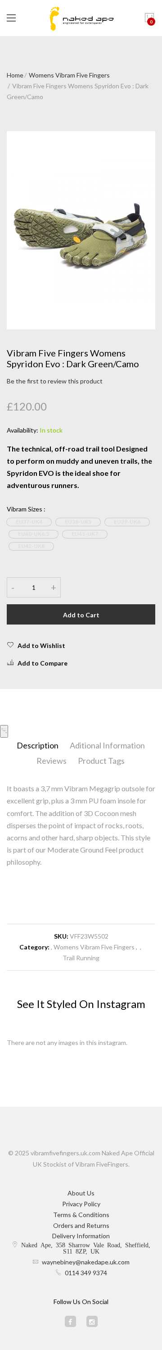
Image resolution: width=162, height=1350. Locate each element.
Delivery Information (81, 1236)
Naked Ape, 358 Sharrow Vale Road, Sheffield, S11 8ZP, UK (85, 1247)
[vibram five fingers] (81, 18)
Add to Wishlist (41, 645)
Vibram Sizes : (26, 509)
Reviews (51, 761)
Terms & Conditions (81, 1214)
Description (37, 745)
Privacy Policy (81, 1204)
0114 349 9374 (86, 1273)
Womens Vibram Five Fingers (69, 75)
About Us (81, 1193)
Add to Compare (43, 663)
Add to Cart (81, 615)
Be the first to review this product (55, 381)
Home (15, 75)
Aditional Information (107, 745)
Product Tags (101, 761)
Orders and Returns (81, 1225)
